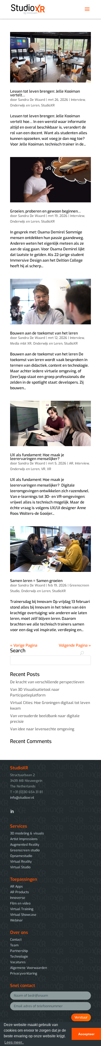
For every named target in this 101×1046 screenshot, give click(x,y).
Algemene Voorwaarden (28, 968)
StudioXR (48, 105)
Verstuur (81, 1017)
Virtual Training (21, 909)
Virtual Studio (20, 867)
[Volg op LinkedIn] (12, 811)
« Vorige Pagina (23, 645)
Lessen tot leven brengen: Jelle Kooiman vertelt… (45, 93)
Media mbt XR (20, 343)
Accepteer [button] (86, 1034)
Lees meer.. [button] (14, 1042)
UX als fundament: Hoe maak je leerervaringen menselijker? (37, 456)
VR (43, 469)
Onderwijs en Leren (24, 105)
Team (14, 945)
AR (71, 463)
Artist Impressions (24, 839)
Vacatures (18, 962)
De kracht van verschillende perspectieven (47, 682)
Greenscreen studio (25, 850)
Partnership (19, 951)
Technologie (19, 956)
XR (49, 469)
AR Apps (16, 886)
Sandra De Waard (31, 100)
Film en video (20, 903)
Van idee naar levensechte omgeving (42, 729)
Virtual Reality (21, 861)
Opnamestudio (21, 856)
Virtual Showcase (23, 914)
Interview (78, 100)
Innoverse (17, 898)
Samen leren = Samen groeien (36, 580)
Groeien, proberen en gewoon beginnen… (45, 211)
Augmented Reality (24, 844)
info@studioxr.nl (22, 797)
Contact (16, 939)
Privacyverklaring (23, 973)
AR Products (19, 892)
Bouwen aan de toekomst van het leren (44, 333)
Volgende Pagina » (75, 645)
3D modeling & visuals (27, 833)
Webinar (16, 920)
